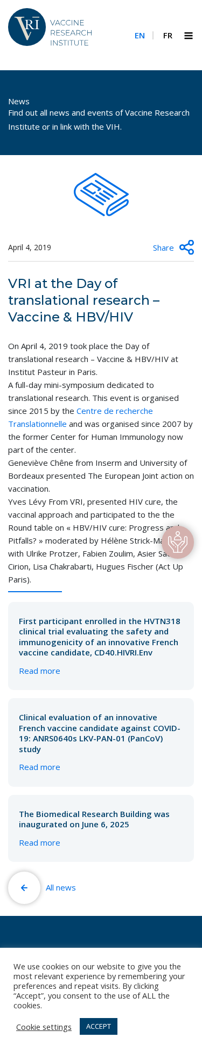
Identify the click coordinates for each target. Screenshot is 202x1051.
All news (61, 887)
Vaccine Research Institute (50, 33)
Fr (167, 35)
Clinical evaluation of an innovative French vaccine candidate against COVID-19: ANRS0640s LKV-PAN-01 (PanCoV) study (99, 742)
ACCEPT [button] (98, 1026)
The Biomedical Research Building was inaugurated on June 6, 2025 (94, 828)
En (140, 35)
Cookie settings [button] (44, 1027)
